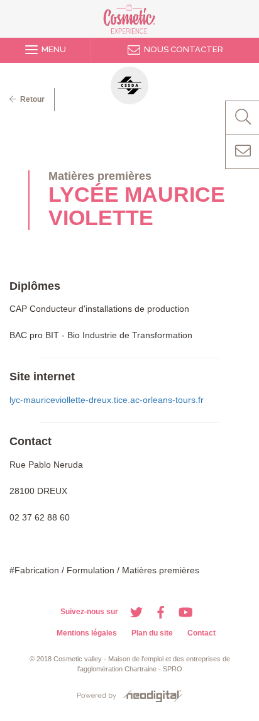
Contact (201, 633)
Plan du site (152, 633)
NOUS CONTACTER (181, 49)
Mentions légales (87, 633)
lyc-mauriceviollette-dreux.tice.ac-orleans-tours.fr (106, 400)
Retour (30, 99)
